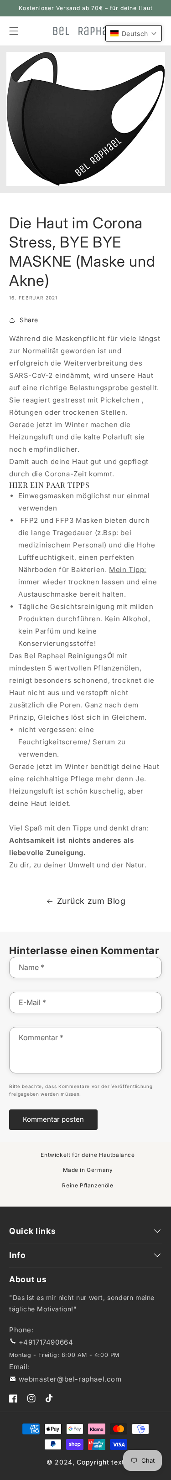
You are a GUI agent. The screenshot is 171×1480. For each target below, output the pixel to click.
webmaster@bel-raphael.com (70, 1379)
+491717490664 (46, 1342)
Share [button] (29, 320)
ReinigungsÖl (91, 655)
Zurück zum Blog (91, 901)
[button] (133, 33)
